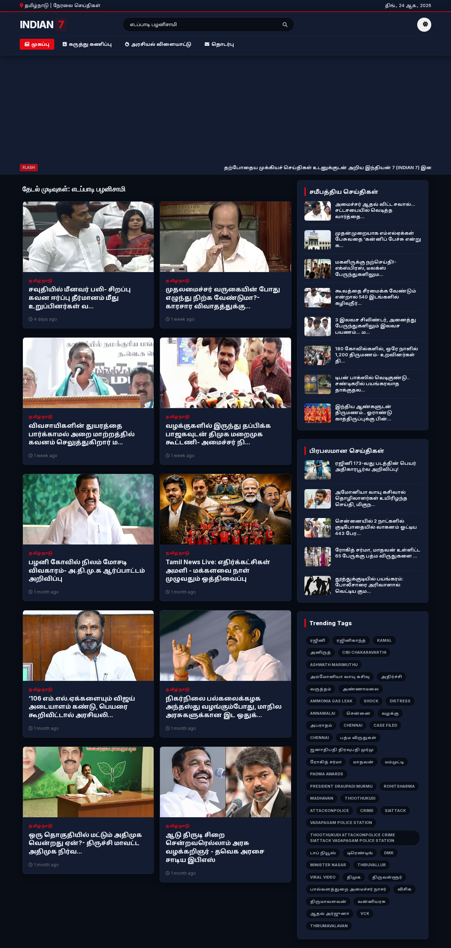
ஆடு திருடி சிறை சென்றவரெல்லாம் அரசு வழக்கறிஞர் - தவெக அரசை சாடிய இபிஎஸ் (215, 847)
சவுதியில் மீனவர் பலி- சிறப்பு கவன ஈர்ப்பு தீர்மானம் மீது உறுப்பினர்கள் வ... (80, 298)
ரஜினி (317, 640)
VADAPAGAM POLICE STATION (341, 822)
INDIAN (42, 25)
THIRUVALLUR (371, 864)
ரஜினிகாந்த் (351, 640)
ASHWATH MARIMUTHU (334, 664)
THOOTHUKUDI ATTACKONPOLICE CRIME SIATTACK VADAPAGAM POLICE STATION (352, 837)
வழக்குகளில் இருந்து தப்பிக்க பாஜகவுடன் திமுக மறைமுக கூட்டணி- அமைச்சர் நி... (218, 434)
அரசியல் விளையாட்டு (161, 44)
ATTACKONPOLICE (329, 810)
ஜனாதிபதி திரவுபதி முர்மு (341, 749)
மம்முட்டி (394, 761)
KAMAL (384, 640)
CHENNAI (353, 725)
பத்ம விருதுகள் (358, 737)
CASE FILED (385, 725)
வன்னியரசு (371, 901)
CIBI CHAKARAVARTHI (364, 652)
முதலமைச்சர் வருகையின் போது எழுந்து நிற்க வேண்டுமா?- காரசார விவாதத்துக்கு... (223, 298)
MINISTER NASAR (328, 864)
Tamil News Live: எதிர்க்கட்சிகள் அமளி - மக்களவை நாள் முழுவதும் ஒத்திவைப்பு (218, 571)
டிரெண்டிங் (360, 852)
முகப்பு (40, 44)
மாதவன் (363, 761)
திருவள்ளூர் (387, 877)
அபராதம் (321, 725)
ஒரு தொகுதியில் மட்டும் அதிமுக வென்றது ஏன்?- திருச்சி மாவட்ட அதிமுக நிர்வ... (85, 843)
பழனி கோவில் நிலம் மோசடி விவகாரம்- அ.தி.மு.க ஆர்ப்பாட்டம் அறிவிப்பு (87, 571)
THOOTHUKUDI (360, 798)
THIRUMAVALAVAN (329, 925)
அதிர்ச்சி (391, 676)
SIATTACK (395, 810)
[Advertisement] (225, 111)
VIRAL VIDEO (322, 877)
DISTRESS (400, 700)
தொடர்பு (222, 44)
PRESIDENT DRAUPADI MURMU (341, 786)
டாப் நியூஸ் (323, 852)
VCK (364, 913)
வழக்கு (390, 713)
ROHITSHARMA (399, 786)
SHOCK (371, 700)
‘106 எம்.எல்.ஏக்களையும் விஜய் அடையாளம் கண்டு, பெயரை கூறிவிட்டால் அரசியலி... (82, 707)
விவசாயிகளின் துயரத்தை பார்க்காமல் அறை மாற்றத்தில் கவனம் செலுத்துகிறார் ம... (82, 434)
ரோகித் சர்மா (326, 761)
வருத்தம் (320, 689)
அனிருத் (320, 652)
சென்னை (358, 713)
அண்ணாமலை (360, 689)
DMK (389, 852)
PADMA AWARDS (326, 773)
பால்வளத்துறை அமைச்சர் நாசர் (348, 889)
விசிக (404, 889)
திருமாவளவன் (328, 901)
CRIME (366, 810)
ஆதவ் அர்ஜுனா (329, 913)
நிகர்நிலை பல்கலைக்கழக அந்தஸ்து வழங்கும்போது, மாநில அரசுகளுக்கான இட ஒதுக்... (224, 707)
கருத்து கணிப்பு (90, 44)
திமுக (354, 877)
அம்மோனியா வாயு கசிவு (340, 676)
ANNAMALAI (322, 713)
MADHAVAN (321, 798)
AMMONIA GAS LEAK (331, 700)
